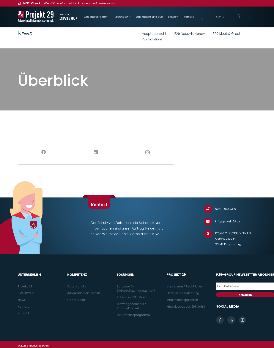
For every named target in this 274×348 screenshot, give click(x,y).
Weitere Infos (107, 3)
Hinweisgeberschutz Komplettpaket (131, 306)
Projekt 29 (25, 286)
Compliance (76, 300)
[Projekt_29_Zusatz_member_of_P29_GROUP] (67, 16)
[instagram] (242, 320)
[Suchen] (250, 16)
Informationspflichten (182, 300)
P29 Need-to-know (189, 33)
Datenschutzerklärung (183, 293)
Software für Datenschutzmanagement (136, 288)
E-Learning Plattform (132, 297)
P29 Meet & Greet (226, 33)
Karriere (23, 306)
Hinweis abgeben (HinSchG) (187, 306)
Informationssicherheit (83, 293)
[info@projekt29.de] (209, 222)
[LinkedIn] (96, 152)
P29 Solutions (152, 39)
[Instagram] (148, 152)
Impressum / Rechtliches (185, 286)
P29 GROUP (26, 293)
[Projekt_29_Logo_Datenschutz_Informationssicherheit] (35, 16)
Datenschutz (76, 286)
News (21, 300)
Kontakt (23, 313)
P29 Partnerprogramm (133, 315)
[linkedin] (231, 320)
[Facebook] (44, 152)
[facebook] (220, 320)
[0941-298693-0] (209, 209)
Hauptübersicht (154, 33)
